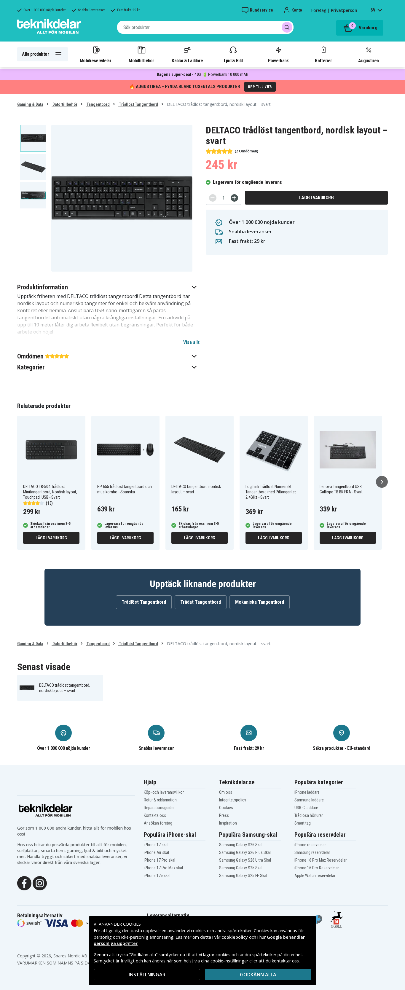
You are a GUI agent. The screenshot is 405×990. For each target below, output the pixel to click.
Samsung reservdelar (312, 852)
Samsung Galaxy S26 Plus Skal (245, 852)
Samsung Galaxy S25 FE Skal (243, 875)
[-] (212, 198)
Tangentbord (98, 104)
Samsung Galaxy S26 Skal (240, 844)
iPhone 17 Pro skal (159, 860)
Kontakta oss (155, 815)
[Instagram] (40, 882)
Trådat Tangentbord (200, 602)
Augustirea (368, 60)
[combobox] (205, 27)
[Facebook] (24, 882)
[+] (234, 198)
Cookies (226, 807)
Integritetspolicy (232, 800)
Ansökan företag (158, 823)
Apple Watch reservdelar (314, 875)
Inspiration (228, 823)
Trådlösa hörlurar (308, 815)
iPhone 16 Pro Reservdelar (316, 867)
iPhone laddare (307, 792)
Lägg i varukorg (316, 197)
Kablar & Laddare (187, 60)
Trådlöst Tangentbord (138, 104)
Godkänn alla (258, 974)
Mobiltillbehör (141, 60)
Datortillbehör (64, 104)
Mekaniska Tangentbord (259, 602)
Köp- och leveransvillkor (164, 792)
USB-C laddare (306, 807)
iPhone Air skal (156, 852)
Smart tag (302, 823)
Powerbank (278, 60)
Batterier (323, 60)
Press (224, 815)
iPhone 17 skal (156, 844)
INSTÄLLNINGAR (147, 974)
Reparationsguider (159, 807)
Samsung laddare (309, 800)
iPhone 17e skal (157, 875)
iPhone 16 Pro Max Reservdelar (320, 860)
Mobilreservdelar (95, 60)
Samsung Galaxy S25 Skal (240, 867)
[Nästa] (382, 482)
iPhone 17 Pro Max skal (163, 867)
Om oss (225, 792)
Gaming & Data (30, 104)
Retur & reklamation (160, 800)
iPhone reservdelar (310, 844)
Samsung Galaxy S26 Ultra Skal (245, 860)
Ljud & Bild (233, 60)
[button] (108, 287)
